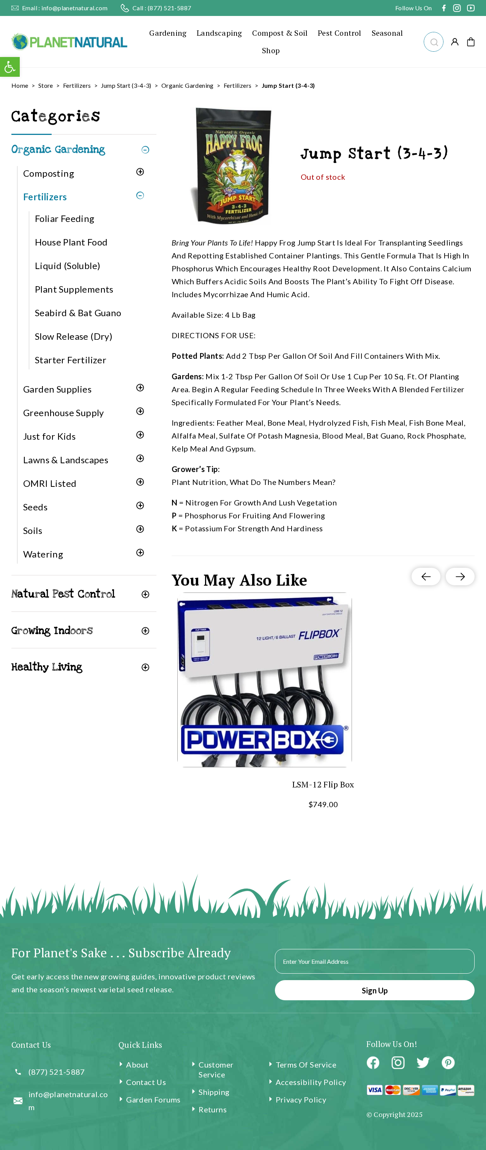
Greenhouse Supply (63, 412)
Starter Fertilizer (70, 359)
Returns (213, 1109)
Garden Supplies (57, 388)
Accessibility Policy (311, 1082)
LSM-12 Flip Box (323, 784)
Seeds (35, 506)
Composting (48, 173)
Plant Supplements (74, 289)
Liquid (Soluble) (67, 265)
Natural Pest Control (63, 594)
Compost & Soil (280, 33)
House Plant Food (71, 241)
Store (45, 85)
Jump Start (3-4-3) (126, 85)
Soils (32, 530)
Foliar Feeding (65, 218)
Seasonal (387, 33)
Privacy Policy (301, 1099)
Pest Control (339, 33)
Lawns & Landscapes (65, 459)
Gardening (167, 33)
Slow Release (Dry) (73, 336)
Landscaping (219, 33)
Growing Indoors (52, 630)
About (137, 1064)
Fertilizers (77, 85)
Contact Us (146, 1082)
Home (19, 85)
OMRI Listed (49, 483)
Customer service (216, 1069)
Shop (271, 50)
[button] (433, 41)
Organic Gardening (187, 85)
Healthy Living (47, 667)
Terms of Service (306, 1064)
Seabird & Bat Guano (78, 312)
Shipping (214, 1091)
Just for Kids (49, 436)
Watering (43, 553)
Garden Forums (153, 1099)
